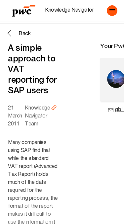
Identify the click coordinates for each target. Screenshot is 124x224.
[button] (112, 10)
